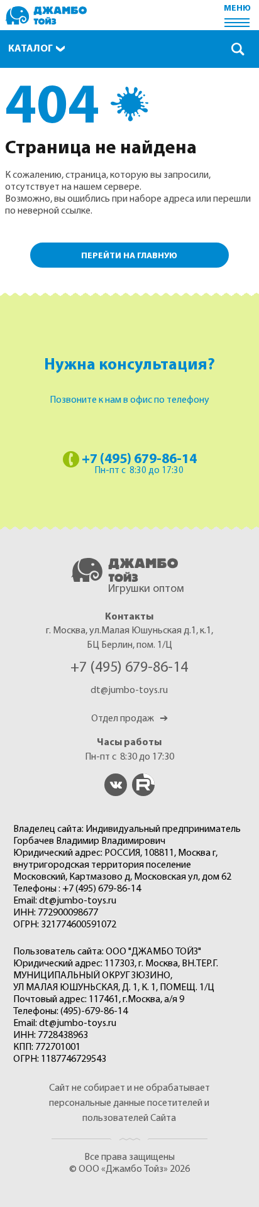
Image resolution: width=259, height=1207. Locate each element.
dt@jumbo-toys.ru (129, 690)
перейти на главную (129, 256)
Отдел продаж (129, 719)
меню (237, 8)
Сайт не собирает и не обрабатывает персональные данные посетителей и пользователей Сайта (129, 1103)
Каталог (30, 49)
